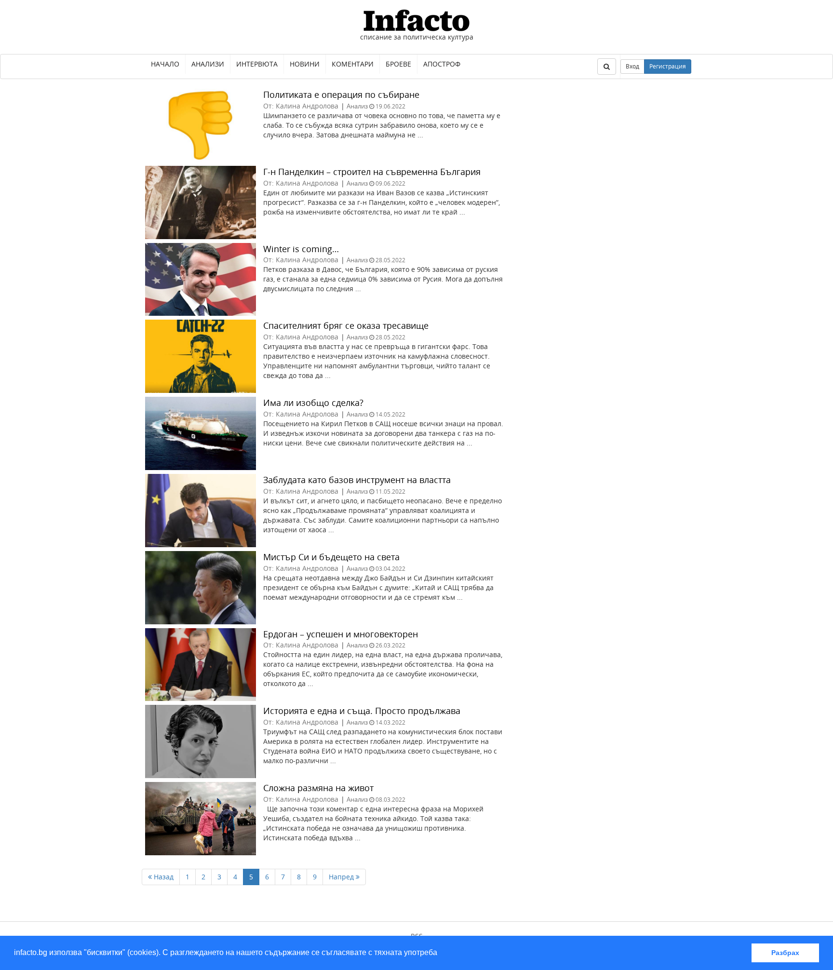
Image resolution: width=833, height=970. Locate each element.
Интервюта (257, 63)
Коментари (353, 63)
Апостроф (441, 63)
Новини (305, 63)
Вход (632, 66)
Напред (342, 876)
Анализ (357, 106)
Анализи (207, 63)
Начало (165, 63)
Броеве (398, 63)
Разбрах (785, 953)
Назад (163, 876)
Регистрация (667, 66)
